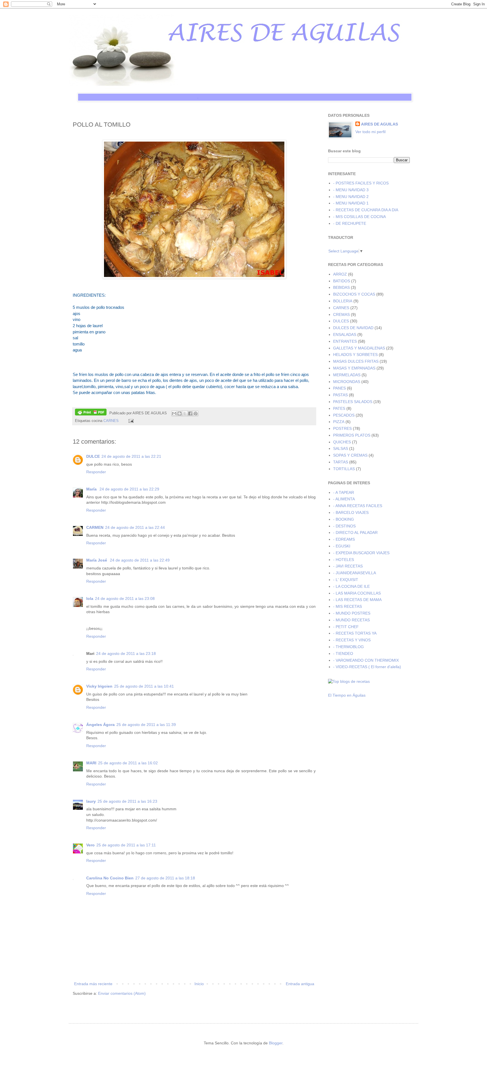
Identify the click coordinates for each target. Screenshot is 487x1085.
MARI (91, 763)
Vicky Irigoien (99, 686)
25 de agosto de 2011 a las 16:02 (128, 763)
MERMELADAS (346, 375)
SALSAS (340, 448)
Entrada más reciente (93, 983)
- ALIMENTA (344, 499)
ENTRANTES (345, 341)
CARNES (111, 421)
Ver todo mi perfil (370, 131)
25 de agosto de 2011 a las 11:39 (146, 724)
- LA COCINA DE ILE (351, 586)
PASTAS (340, 395)
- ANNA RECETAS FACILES (357, 505)
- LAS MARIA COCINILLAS (357, 593)
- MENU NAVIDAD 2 (351, 196)
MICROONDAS (346, 381)
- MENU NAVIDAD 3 (351, 190)
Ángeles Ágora (100, 724)
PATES (339, 408)
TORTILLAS (344, 468)
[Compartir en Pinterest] (195, 413)
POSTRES (342, 428)
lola (89, 598)
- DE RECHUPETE (349, 223)
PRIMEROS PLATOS (351, 435)
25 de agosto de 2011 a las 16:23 (127, 801)
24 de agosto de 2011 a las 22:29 (129, 489)
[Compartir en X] (185, 413)
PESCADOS (344, 415)
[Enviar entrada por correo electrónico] (130, 421)
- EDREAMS (344, 539)
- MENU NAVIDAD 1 (351, 203)
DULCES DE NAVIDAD (353, 327)
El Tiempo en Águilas (347, 695)
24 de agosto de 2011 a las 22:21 (131, 456)
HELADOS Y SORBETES (355, 354)
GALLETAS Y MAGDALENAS (359, 348)
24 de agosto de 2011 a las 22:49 (140, 560)
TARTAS (340, 462)
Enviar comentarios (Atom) (122, 993)
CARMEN (94, 527)
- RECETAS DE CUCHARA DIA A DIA (365, 210)
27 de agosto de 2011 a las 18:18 (165, 878)
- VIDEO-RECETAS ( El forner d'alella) (367, 666)
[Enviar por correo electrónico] (174, 413)
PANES (339, 388)
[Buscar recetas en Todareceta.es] (349, 681)
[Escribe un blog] (179, 413)
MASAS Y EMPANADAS (354, 368)
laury (91, 801)
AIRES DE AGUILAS (379, 124)
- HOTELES (343, 559)
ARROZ (340, 274)
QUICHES (342, 442)
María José (97, 560)
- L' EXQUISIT (345, 579)
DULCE (93, 456)
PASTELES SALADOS (352, 401)
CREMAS (341, 314)
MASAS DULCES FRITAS (355, 361)
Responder (96, 472)
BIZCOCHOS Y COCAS (354, 294)
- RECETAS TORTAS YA (355, 633)
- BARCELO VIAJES (351, 512)
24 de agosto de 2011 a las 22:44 (135, 527)
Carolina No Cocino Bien (110, 878)
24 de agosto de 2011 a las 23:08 (125, 598)
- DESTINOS (344, 526)
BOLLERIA (342, 301)
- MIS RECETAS (347, 606)
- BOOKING (343, 519)
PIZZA (338, 421)
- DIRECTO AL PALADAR (355, 532)
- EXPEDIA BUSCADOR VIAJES (361, 553)
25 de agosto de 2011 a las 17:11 (126, 845)
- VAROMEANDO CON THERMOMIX (366, 660)
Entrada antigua (300, 983)
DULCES (341, 321)
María (92, 489)
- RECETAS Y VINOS (352, 640)
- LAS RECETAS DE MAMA (357, 599)
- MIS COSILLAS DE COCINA (359, 216)
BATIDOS (341, 281)
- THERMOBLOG (348, 646)
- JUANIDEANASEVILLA (354, 573)
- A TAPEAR (343, 492)
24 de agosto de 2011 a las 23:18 (126, 653)
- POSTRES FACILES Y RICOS (361, 183)
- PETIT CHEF (346, 626)
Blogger (275, 1043)
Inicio (199, 983)
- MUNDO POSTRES (351, 613)
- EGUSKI (341, 546)
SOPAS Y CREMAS (350, 455)
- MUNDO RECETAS (351, 620)
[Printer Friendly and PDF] (91, 413)
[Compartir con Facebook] (190, 413)
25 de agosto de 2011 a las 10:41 (144, 686)
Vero (90, 845)
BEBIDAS (341, 287)
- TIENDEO (343, 653)
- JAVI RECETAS (348, 566)
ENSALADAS (344, 334)
